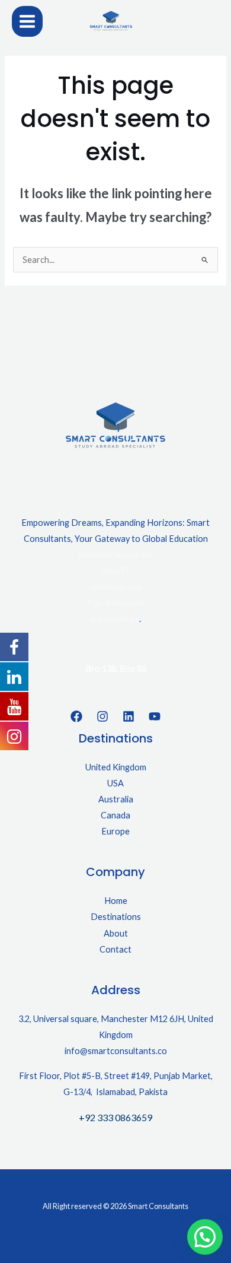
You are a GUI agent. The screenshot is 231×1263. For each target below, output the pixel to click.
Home (115, 901)
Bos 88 (133, 669)
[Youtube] (155, 716)
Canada (115, 815)
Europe (115, 831)
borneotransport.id (115, 555)
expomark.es (115, 619)
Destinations (116, 917)
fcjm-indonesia (116, 603)
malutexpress (116, 587)
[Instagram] (102, 716)
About (116, 933)
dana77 (115, 571)
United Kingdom (115, 767)
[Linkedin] (128, 716)
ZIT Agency (139, 1220)
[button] (205, 1237)
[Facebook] (76, 716)
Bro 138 (100, 669)
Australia (115, 799)
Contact (115, 949)
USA (115, 783)
